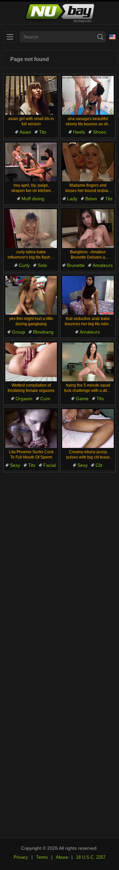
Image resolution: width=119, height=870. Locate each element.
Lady (72, 198)
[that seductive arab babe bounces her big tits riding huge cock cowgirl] (88, 295)
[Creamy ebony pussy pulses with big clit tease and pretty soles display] (88, 428)
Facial (49, 465)
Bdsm (91, 198)
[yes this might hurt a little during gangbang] (31, 295)
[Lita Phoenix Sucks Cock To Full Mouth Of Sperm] (31, 428)
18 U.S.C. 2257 (90, 857)
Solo (42, 265)
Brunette (76, 265)
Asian (25, 132)
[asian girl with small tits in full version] (31, 95)
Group (18, 332)
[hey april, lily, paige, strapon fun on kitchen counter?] (31, 162)
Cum (45, 398)
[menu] (10, 36)
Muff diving (32, 198)
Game (82, 398)
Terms (42, 857)
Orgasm (24, 398)
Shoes (99, 132)
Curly (24, 265)
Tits (42, 132)
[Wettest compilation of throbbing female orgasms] (31, 361)
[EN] (112, 36)
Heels (79, 132)
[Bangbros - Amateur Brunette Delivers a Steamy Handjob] (88, 228)
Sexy (15, 465)
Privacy (21, 857)
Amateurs (103, 265)
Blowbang (43, 332)
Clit (99, 465)
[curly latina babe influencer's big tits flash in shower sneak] (31, 228)
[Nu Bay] (59, 13)
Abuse (62, 857)
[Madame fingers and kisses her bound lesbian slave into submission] (88, 162)
